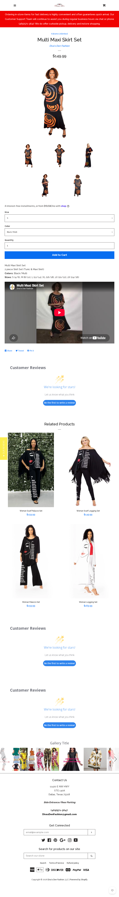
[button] (4, 759)
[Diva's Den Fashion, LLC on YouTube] (76, 840)
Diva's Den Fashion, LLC (58, 880)
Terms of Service (56, 863)
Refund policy (73, 863)
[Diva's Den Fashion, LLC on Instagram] (70, 840)
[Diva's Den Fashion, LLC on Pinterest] (55, 840)
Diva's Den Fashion (59, 46)
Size (7, 212)
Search (43, 863)
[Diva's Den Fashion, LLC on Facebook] (49, 840)
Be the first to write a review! (59, 402)
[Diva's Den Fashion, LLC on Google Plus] (63, 840)
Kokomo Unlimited (59, 34)
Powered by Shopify (79, 880)
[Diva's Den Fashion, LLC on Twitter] (43, 840)
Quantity (9, 240)
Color (7, 226)
